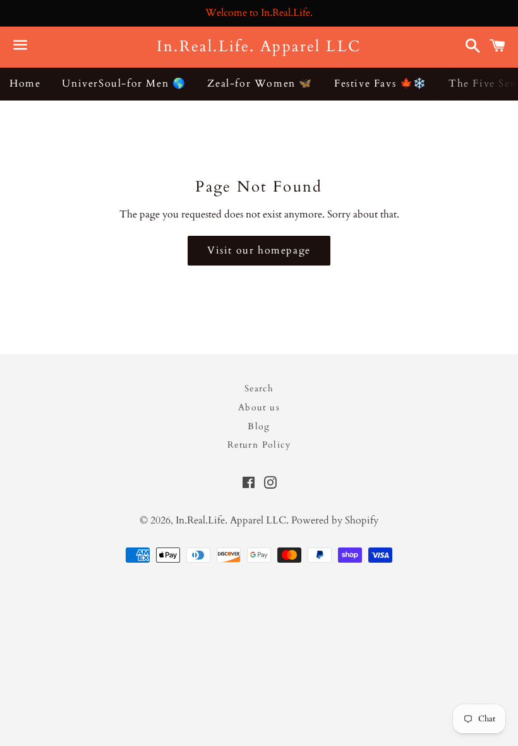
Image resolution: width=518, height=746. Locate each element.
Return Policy (259, 445)
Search (259, 388)
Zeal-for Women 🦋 (260, 83)
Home (24, 83)
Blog (259, 426)
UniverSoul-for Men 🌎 (124, 83)
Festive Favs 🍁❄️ (380, 83)
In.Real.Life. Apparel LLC (259, 46)
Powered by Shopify (334, 520)
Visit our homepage (259, 250)
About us (259, 407)
